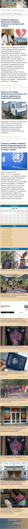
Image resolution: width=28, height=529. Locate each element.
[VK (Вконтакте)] (13, 525)
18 (2, 220)
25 (2, 222)
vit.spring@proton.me (18, 522)
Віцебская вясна (12, 520)
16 (22, 217)
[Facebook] (7, 525)
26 (6, 222)
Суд (10, 85)
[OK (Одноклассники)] (19, 525)
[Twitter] (10, 525)
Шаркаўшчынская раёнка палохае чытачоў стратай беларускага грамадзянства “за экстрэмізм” (13, 373)
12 (6, 217)
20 (10, 220)
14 (14, 217)
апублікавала (8, 174)
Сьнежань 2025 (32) (7, 240)
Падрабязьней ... (17, 85)
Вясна (10, 6)
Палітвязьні (12, 202)
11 (2, 217)
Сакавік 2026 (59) (6, 236)
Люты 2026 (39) (6, 237)
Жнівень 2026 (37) (7, 228)
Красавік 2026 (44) (7, 234)
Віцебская (8, 2)
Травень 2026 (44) (7, 233)
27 (10, 222)
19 (6, 220)
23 (22, 220)
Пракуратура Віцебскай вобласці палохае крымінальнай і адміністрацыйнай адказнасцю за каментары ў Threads (12, 483)
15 (18, 217)
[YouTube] (16, 525)
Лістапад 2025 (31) (7, 242)
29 (18, 222)
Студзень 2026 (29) (7, 239)
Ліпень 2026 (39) (6, 230)
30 (22, 222)
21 (14, 220)
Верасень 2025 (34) (7, 245)
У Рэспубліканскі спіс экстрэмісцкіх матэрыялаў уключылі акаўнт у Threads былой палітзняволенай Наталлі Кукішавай (13, 320)
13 (10, 217)
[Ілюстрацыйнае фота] (14, 37)
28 (14, 222)
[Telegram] (4, 525)
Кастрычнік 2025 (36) (7, 244)
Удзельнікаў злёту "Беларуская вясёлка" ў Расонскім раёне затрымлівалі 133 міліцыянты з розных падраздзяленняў (14, 295)
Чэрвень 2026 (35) (7, 231)
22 (18, 220)
